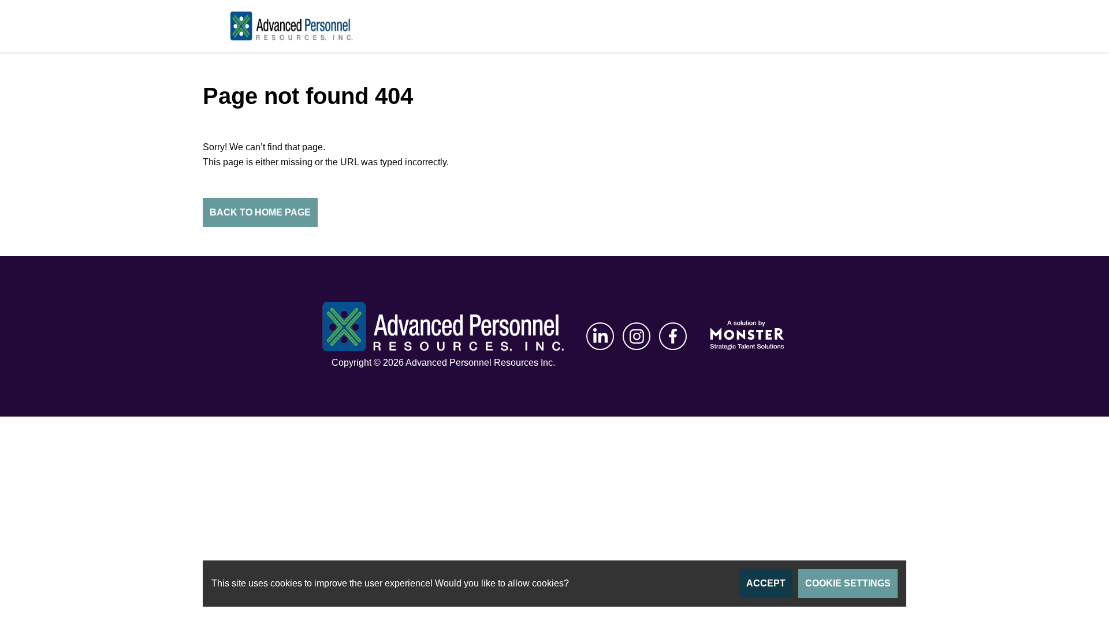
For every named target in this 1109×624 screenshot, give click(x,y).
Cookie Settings (848, 583)
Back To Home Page (260, 212)
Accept (766, 583)
